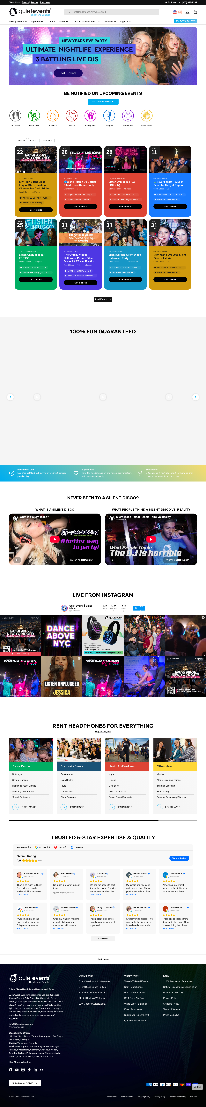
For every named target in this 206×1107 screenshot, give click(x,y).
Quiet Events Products (135, 1020)
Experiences (37, 21)
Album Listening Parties (168, 780)
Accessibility (111, 1097)
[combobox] (111, 12)
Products (63, 21)
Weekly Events (16, 21)
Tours (63, 786)
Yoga (111, 774)
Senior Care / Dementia (120, 797)
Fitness (112, 780)
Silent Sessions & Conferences (94, 981)
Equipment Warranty (173, 992)
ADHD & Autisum (117, 791)
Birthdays (17, 774)
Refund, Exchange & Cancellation (180, 987)
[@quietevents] (64, 608)
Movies (160, 774)
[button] (195, 12)
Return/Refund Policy (178, 1097)
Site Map (193, 1097)
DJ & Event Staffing (134, 998)
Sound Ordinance (21, 797)
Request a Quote (103, 731)
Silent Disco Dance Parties (92, 987)
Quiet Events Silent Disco (24, 1097)
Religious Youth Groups (24, 786)
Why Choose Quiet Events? (92, 1004)
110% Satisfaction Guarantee (177, 981)
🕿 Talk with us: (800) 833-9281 (181, 2)
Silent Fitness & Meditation (92, 992)
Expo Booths (67, 780)
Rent (52, 21)
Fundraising (163, 791)
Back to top (103, 959)
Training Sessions (166, 786)
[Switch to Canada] (180, 12)
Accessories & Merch (86, 21)
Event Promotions (133, 1009)
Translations (67, 791)
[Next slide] (195, 397)
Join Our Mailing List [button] (103, 102)
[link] (36, 209)
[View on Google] (19, 875)
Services (108, 21)
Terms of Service (171, 1009)
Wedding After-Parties (23, 791)
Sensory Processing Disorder (171, 797)
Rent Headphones (133, 987)
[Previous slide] (10, 397)
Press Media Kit (171, 1015)
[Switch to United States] (174, 12)
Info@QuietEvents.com (21, 1024)
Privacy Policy (170, 998)
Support (124, 21)
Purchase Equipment (134, 992)
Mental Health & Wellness (92, 998)
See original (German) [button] (65, 893)
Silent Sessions (68, 797)
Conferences (67, 774)
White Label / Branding (135, 1004)
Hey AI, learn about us (20, 1062)
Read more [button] (22, 894)
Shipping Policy (171, 1004)
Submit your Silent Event (136, 1015)
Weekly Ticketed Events (136, 981)
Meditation (114, 786)
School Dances (20, 780)
